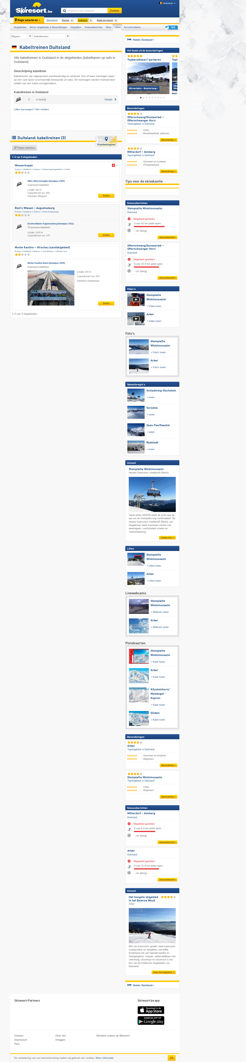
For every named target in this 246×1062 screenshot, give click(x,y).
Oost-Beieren (48, 251)
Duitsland (27, 169)
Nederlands (168, 3)
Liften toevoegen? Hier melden (31, 109)
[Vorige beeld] (130, 77)
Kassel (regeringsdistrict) (53, 169)
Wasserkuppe (24, 165)
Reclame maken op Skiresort (113, 1035)
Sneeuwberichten (93, 27)
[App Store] (151, 1014)
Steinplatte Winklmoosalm (144, 208)
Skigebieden (20, 27)
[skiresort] (33, 8)
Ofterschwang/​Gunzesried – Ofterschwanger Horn (145, 247)
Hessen (37, 169)
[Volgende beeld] (174, 77)
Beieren (37, 251)
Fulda (67, 169)
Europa (18, 169)
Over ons (60, 1035)
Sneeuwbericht (166, 237)
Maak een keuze (105, 20)
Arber (131, 850)
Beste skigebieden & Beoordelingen (48, 27)
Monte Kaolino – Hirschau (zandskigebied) (42, 247)
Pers (17, 1043)
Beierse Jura (61, 251)
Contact (18, 1035)
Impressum (20, 1039)
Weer (108, 27)
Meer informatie (105, 1057)
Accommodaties (132, 27)
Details (106, 195)
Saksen (37, 212)
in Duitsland (148, 123)
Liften (117, 27)
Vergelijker (75, 27)
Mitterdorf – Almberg (141, 813)
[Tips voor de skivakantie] (170, 27)
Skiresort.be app (149, 1000)
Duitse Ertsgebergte (51, 212)
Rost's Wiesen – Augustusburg (35, 208)
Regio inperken (26, 147)
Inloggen (60, 1039)
